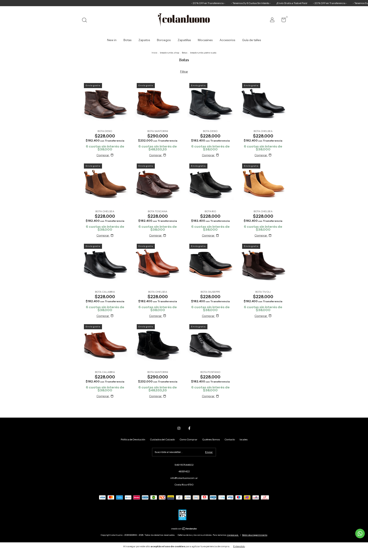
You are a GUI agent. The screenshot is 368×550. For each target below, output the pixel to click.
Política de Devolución (133, 439)
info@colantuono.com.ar (184, 478)
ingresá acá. (233, 535)
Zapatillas (184, 40)
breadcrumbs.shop (169, 52)
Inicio (154, 52)
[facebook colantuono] (189, 428)
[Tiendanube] (184, 529)
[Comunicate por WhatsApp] (360, 533)
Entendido (239, 546)
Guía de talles (251, 40)
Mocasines (205, 40)
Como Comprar (188, 439)
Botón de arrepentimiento (254, 535)
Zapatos (144, 40)
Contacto (229, 439)
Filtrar (184, 71)
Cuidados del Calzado (162, 439)
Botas (127, 40)
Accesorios (227, 40)
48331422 (184, 471)
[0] (282, 20)
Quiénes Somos (211, 439)
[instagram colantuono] (179, 428)
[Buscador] (86, 20)
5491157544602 (184, 464)
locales (243, 439)
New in (111, 40)
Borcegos (164, 40)
